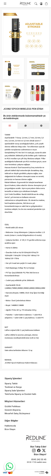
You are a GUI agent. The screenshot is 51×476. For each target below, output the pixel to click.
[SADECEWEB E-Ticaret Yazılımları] (41, 472)
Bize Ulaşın (10, 429)
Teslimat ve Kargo (13, 387)
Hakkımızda (10, 426)
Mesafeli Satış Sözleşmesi (17, 413)
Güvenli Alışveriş (13, 410)
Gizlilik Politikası (12, 406)
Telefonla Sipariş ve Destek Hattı (20, 394)
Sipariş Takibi (11, 383)
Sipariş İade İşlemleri (15, 390)
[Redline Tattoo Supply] (25, 4)
